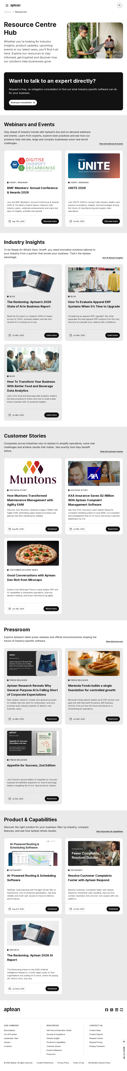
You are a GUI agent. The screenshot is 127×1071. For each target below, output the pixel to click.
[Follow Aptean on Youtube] (121, 1010)
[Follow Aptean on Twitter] (111, 1010)
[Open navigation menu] (7, 5)
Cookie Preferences (45, 1063)
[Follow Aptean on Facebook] (106, 1010)
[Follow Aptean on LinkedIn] (116, 1010)
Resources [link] (21, 12)
